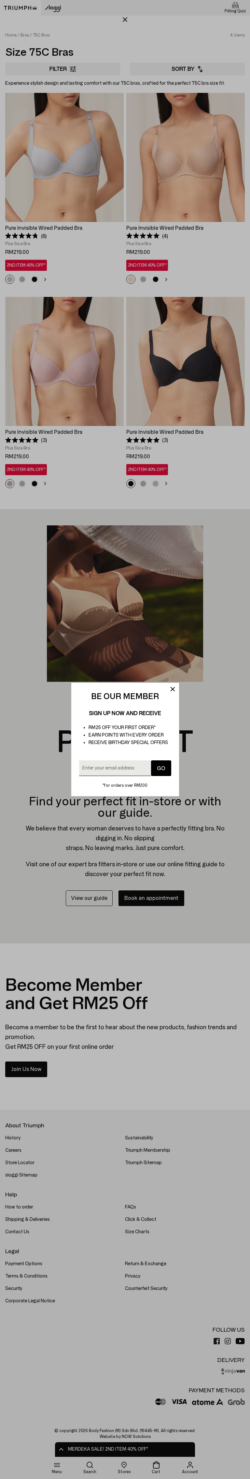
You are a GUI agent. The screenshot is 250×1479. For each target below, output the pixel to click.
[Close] (172, 689)
